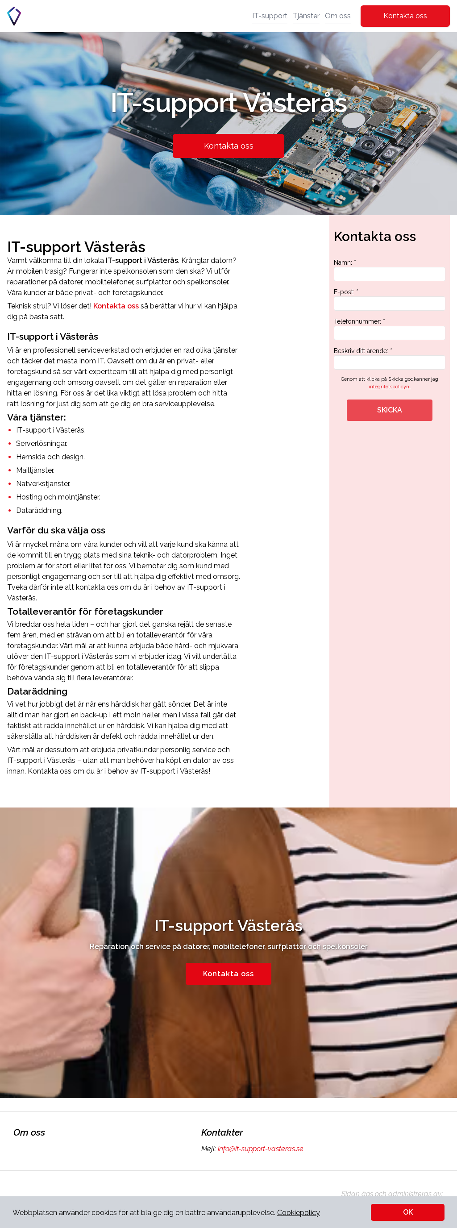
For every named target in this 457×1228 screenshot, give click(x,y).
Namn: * (345, 262)
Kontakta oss (405, 16)
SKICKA (389, 410)
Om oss (338, 16)
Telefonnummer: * (359, 321)
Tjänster (306, 16)
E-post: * (346, 292)
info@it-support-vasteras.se (260, 1149)
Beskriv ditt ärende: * (363, 350)
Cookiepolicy (298, 1212)
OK (408, 1212)
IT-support (269, 16)
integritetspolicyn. (390, 387)
